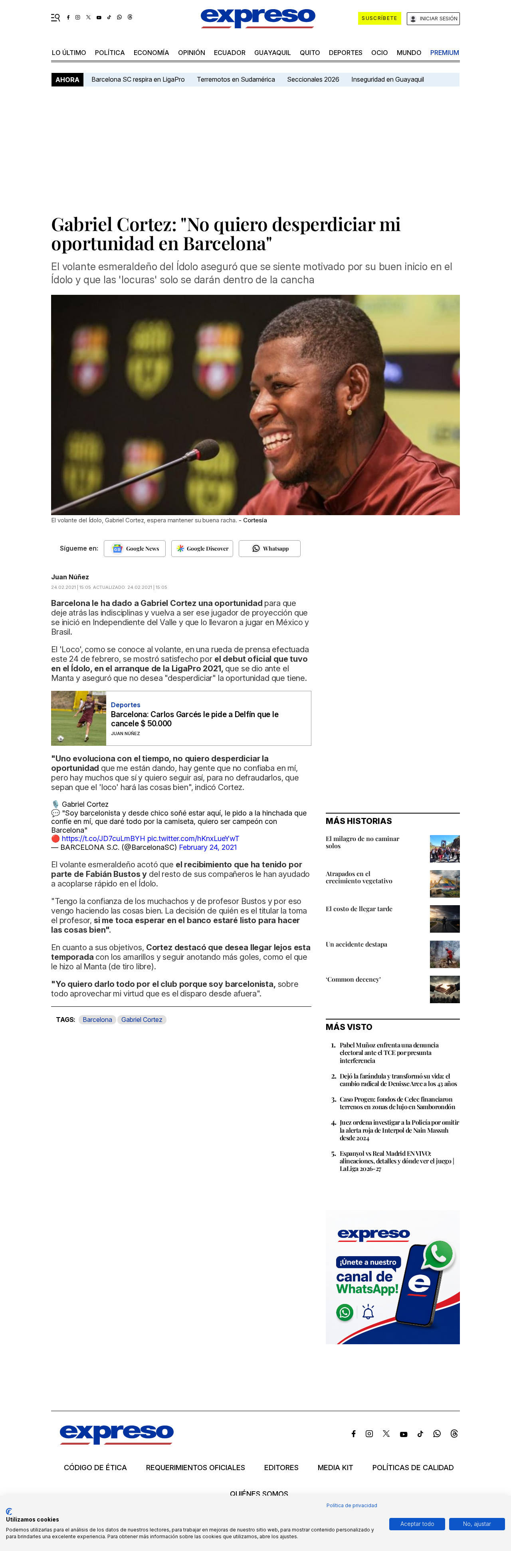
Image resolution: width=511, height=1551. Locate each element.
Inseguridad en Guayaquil (387, 79)
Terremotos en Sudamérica (236, 79)
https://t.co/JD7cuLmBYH (103, 838)
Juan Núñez (70, 577)
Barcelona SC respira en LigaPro (138, 79)
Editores (281, 1467)
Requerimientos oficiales (195, 1467)
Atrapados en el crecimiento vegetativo (359, 877)
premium (444, 52)
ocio (379, 52)
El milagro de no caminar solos (362, 842)
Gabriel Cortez (141, 1020)
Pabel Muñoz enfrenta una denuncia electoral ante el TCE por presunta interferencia (389, 1052)
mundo (409, 52)
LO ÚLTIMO (69, 52)
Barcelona (97, 1020)
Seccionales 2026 (313, 79)
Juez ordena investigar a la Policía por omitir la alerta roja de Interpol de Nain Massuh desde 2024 (399, 1129)
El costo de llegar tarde (359, 908)
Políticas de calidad (413, 1467)
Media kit (335, 1467)
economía (151, 52)
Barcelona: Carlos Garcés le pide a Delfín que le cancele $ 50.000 (194, 719)
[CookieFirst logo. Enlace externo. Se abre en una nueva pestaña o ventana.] (9, 1511)
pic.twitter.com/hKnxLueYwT (193, 838)
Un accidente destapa (356, 944)
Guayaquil (272, 52)
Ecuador (230, 52)
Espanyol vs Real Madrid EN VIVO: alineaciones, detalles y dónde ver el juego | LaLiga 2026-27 (397, 1161)
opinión (191, 52)
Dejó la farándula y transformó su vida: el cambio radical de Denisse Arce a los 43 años (398, 1080)
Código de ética (95, 1467)
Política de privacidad (352, 1505)
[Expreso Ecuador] (117, 1442)
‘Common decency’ (353, 979)
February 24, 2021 (208, 847)
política (110, 52)
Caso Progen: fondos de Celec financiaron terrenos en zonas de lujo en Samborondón (397, 1103)
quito (310, 52)
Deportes (345, 52)
